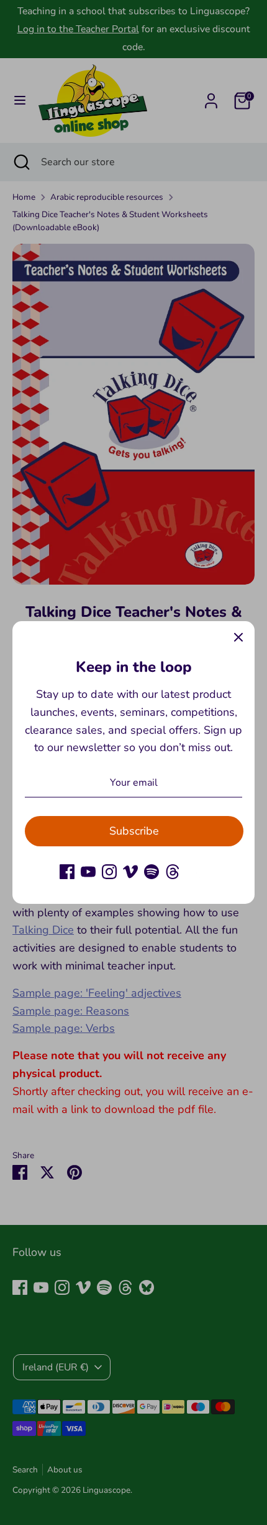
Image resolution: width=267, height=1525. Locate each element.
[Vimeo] (130, 871)
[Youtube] (88, 871)
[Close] (238, 637)
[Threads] (172, 871)
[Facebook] (67, 871)
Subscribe (134, 830)
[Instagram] (109, 871)
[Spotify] (151, 871)
